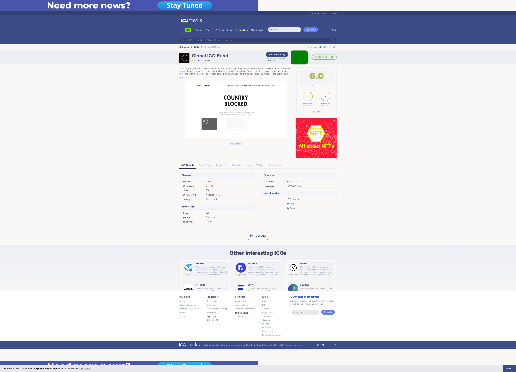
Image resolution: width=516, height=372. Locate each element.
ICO (264, 301)
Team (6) (236, 165)
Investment (236, 144)
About (182, 301)
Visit (210, 181)
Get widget (316, 111)
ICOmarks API (213, 320)
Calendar (266, 320)
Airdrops (220, 30)
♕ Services (211, 305)
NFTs (188, 30)
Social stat (266, 316)
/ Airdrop (223, 309)
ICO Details (187, 165)
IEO (264, 305)
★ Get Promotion (330, 13)
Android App (240, 301)
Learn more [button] (84, 368)
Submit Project (213, 309)
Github (293, 208)
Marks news (257, 30)
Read (210, 186)
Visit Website (275, 54)
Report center (268, 331)
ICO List (261, 236)
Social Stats (205, 165)
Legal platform (241, 305)
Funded (265, 324)
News (249, 165)
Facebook (294, 199)
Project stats (267, 312)
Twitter (293, 204)
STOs (229, 30)
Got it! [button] (509, 368)
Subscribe (311, 29)
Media (182, 312)
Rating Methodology (188, 305)
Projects (199, 30)
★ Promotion (242, 30)
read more (184, 77)
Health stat (240, 316)
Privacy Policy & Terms (189, 309)
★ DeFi (209, 30)
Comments (275, 165)
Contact (182, 316)
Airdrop (320, 13)
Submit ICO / (313, 13)
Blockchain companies (245, 309)
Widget (260, 165)
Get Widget (211, 312)
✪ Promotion (212, 301)
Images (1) (221, 165)
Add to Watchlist (323, 57)
